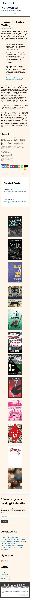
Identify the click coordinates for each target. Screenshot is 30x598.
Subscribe (5, 521)
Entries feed (4, 574)
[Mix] (19, 166)
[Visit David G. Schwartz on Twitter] (15, 586)
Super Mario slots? (9, 199)
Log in (3, 572)
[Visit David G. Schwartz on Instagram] (24, 586)
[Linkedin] (11, 166)
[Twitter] (5, 166)
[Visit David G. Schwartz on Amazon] (8, 586)
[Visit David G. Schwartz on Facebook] (17, 586)
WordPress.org (5, 579)
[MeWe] (16, 166)
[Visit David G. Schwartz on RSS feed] (5, 586)
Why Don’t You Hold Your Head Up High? (13, 539)
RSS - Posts (6, 561)
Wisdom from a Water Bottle (9, 537)
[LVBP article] (7, 156)
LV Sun (6, 39)
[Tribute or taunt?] (20, 142)
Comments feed (5, 576)
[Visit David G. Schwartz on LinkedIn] (12, 586)
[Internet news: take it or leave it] (7, 143)
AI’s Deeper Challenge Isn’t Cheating (12, 545)
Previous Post (5, 173)
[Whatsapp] (22, 166)
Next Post (25, 173)
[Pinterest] (13, 166)
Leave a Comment (7, 191)
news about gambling (16, 191)
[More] (25, 168)
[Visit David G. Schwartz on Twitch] (20, 586)
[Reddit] (8, 166)
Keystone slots (8, 189)
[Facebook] (3, 166)
